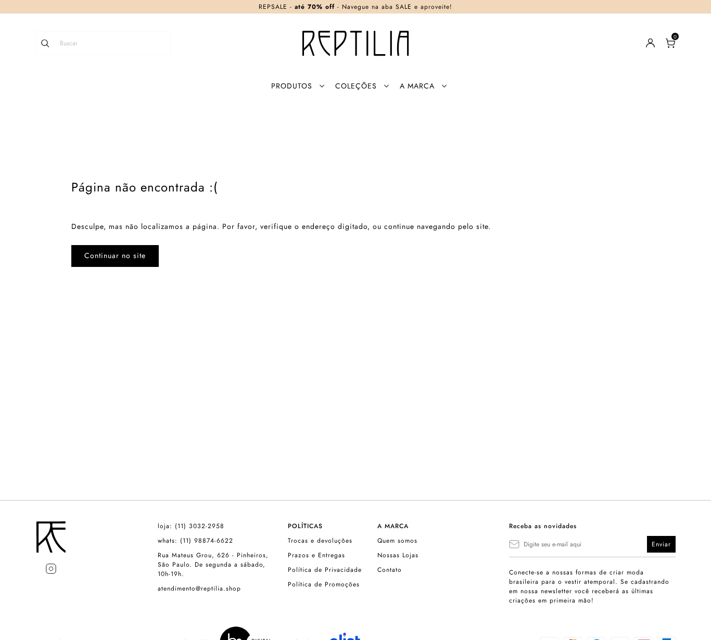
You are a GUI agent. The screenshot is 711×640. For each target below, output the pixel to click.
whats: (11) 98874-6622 (195, 540)
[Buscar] (50, 43)
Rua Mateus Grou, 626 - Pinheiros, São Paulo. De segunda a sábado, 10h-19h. (213, 565)
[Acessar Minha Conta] (650, 45)
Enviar (661, 544)
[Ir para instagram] (51, 568)
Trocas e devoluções (320, 540)
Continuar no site (115, 255)
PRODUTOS (291, 86)
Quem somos (397, 540)
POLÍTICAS (305, 526)
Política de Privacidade (325, 569)
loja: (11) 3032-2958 (191, 526)
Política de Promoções (324, 584)
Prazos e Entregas (316, 555)
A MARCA (417, 86)
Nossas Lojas (397, 555)
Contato (389, 569)
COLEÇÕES (356, 86)
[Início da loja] (355, 43)
